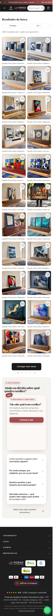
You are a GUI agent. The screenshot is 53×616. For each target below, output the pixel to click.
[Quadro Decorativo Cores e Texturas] (13, 163)
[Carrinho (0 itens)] (48, 8)
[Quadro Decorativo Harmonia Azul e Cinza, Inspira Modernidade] (13, 50)
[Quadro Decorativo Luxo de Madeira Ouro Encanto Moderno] (37, 135)
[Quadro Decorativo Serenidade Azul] (37, 276)
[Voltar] (4, 8)
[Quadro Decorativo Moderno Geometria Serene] (13, 135)
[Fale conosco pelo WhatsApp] (45, 610)
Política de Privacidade (26, 603)
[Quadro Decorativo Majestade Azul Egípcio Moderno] (37, 107)
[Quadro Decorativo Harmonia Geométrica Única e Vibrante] (13, 107)
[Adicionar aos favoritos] (21, 40)
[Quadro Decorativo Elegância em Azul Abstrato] (37, 50)
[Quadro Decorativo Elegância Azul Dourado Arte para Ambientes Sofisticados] (37, 248)
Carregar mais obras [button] (25, 356)
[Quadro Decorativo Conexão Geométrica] (13, 191)
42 (34, 362)
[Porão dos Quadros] (20, 8)
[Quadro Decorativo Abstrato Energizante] (13, 333)
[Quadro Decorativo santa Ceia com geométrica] (37, 191)
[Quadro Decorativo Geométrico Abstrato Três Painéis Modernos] (37, 163)
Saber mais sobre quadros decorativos (23, 503)
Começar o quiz (25, 410)
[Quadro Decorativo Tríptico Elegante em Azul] (13, 78)
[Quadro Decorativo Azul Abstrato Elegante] (13, 305)
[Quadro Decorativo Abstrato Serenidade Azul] (13, 248)
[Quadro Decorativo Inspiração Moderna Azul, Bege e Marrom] (13, 220)
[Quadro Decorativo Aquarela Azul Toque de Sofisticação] (37, 220)
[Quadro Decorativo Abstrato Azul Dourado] (37, 333)
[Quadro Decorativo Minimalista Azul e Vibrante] (37, 78)
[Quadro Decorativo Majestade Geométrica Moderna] (13, 276)
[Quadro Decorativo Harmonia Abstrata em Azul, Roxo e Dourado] (37, 305)
